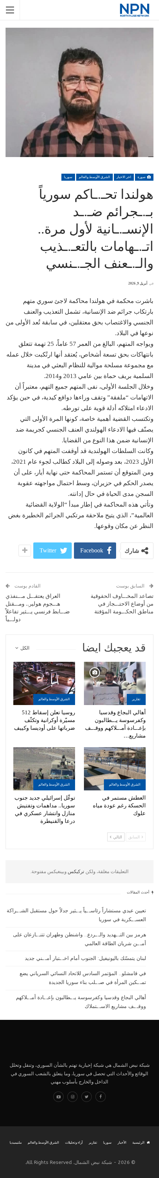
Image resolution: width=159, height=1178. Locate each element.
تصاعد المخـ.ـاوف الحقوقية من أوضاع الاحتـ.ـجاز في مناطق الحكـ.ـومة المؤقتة (122, 603)
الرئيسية (138, 1142)
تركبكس (75, 871)
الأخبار (122, 1142)
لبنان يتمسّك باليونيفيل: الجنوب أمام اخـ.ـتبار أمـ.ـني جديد (85, 958)
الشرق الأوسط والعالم (94, 177)
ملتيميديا (16, 1142)
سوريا (68, 177)
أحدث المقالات (138, 892)
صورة (142, 177)
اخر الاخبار (123, 177)
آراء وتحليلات (74, 1142)
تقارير (136, 699)
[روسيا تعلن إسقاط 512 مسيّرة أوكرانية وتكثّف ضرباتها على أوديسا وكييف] (44, 683)
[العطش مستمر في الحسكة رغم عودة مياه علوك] (115, 768)
